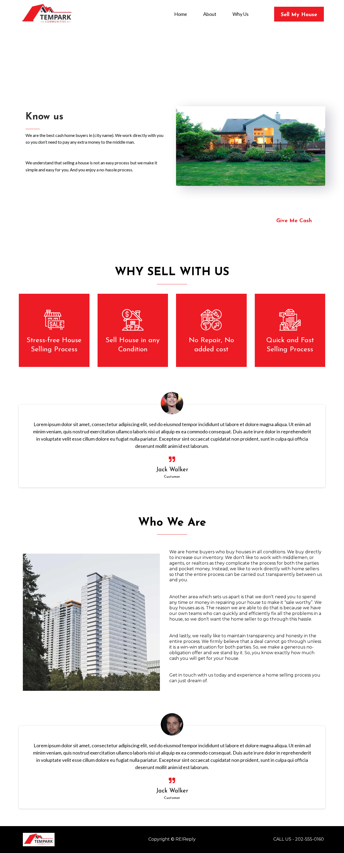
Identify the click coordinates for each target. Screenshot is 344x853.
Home (180, 14)
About (209, 14)
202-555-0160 (309, 839)
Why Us (240, 14)
